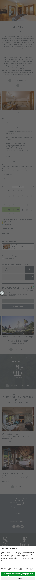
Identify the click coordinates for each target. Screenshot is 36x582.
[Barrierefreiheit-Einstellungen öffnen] (2, 293)
